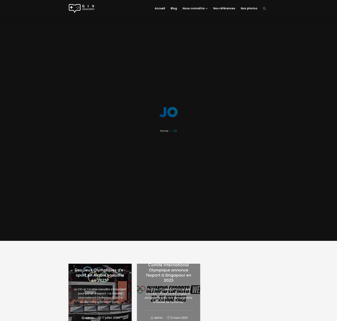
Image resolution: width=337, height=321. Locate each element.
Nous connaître (194, 8)
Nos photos (249, 8)
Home (164, 131)
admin (89, 318)
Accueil (160, 8)
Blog (174, 8)
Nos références (224, 8)
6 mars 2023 (179, 318)
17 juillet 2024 (111, 318)
